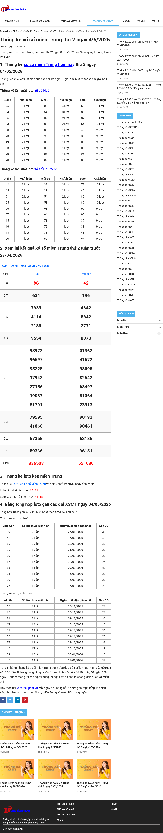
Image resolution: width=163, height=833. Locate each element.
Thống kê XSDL (125, 174)
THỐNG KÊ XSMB (66, 804)
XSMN (141, 21)
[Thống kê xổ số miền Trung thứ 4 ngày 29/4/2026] (17, 769)
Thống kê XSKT (125, 226)
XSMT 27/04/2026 (38, 265)
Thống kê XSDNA (126, 190)
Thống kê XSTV (125, 289)
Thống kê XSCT (125, 169)
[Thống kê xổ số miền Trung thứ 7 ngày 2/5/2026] (55, 729)
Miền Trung (123, 326)
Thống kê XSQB (125, 247)
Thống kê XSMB (40, 21)
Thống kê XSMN (71, 21)
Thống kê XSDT (125, 200)
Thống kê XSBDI (125, 143)
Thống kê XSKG (125, 216)
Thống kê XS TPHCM (128, 127)
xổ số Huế (41, 90)
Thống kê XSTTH (126, 284)
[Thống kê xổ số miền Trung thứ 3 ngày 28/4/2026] (55, 769)
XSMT (155, 21)
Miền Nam (122, 333)
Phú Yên (86, 274)
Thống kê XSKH (125, 221)
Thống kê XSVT (125, 300)
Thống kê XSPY (125, 242)
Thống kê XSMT (103, 21)
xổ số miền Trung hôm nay (49, 64)
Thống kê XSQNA (126, 253)
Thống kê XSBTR (126, 164)
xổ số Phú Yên (45, 169)
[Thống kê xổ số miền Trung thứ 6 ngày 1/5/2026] (94, 729)
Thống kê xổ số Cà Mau (129, 122)
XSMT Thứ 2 (18, 265)
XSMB (126, 21)
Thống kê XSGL (125, 206)
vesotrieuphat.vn (27, 688)
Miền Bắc (122, 320)
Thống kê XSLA (125, 232)
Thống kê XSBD (125, 137)
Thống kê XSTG (125, 274)
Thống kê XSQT (125, 263)
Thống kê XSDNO (126, 195)
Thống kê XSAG (125, 132)
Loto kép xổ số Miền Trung (29, 483)
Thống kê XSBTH (126, 158)
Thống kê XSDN (125, 185)
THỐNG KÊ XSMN (66, 809)
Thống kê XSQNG (126, 258)
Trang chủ (12, 21)
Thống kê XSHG (125, 211)
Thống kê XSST (125, 268)
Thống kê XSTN (125, 279)
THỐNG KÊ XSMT (66, 814)
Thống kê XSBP (125, 153)
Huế (36, 274)
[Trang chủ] (17, 816)
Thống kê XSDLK (126, 179)
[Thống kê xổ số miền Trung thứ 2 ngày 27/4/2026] (94, 769)
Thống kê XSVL (125, 295)
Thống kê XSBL (125, 148)
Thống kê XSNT (125, 237)
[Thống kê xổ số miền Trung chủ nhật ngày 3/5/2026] (17, 729)
